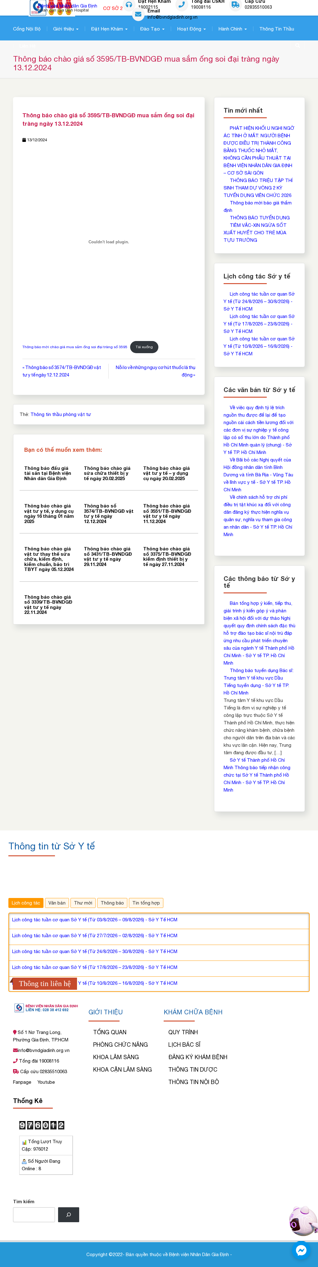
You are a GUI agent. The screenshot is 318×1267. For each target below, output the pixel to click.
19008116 (201, 7)
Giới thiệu (63, 28)
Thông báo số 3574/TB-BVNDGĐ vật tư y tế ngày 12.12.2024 (109, 513)
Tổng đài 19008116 (38, 1061)
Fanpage (22, 1082)
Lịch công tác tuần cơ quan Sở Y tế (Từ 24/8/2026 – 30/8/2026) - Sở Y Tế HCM (259, 301)
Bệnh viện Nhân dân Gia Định (67, 5)
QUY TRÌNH (183, 1032)
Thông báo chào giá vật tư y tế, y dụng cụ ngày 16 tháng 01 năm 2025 (49, 513)
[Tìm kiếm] (68, 1214)
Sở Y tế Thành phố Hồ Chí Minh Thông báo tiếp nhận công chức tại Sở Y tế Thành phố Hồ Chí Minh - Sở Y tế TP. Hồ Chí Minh (257, 775)
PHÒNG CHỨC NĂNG (120, 1044)
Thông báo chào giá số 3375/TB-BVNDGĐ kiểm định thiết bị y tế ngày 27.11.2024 (167, 556)
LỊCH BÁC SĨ (184, 1044)
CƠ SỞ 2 (113, 8)
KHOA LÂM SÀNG (116, 1057)
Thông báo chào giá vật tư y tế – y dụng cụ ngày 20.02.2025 (166, 473)
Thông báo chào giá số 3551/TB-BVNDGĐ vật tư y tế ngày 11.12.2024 (167, 513)
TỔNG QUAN (109, 1032)
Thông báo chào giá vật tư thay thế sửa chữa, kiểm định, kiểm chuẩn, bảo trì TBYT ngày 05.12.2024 (49, 559)
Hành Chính (230, 28)
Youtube (46, 1082)
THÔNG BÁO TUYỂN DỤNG (260, 217)
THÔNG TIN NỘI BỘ (193, 1082)
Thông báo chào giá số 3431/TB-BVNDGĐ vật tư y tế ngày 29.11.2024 (108, 556)
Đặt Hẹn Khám (107, 28)
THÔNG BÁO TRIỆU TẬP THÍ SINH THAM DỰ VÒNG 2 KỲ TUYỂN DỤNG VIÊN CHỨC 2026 (258, 188)
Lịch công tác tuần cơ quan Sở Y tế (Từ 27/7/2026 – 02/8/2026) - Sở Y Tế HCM (94, 935)
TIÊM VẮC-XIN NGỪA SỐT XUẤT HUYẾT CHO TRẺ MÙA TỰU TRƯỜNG (255, 232)
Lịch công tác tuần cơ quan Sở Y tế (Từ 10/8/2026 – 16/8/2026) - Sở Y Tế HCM (259, 346)
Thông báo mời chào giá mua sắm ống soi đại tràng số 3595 (74, 347)
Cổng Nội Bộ (27, 28)
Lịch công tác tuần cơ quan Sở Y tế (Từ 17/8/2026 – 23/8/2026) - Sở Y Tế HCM (259, 324)
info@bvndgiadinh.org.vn (173, 17)
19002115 (148, 7)
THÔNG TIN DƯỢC (192, 1069)
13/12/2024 (37, 140)
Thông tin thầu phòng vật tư (60, 414)
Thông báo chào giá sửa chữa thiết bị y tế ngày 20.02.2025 (107, 473)
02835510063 (258, 7)
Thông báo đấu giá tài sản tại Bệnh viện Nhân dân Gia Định (47, 473)
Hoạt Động (189, 28)
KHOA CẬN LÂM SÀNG (122, 1069)
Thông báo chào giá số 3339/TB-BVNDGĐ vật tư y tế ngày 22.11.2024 (48, 604)
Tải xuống (144, 347)
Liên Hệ (27, 46)
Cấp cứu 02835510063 (43, 1071)
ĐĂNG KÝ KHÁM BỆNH (197, 1057)
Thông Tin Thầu (276, 28)
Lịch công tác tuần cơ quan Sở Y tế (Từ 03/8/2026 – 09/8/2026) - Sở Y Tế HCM (94, 919)
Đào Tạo (150, 28)
